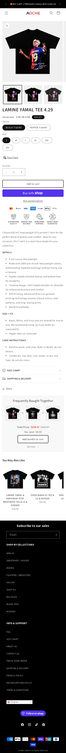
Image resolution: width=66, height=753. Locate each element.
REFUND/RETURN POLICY (19, 682)
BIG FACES (11, 596)
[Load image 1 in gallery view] (12, 94)
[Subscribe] (55, 535)
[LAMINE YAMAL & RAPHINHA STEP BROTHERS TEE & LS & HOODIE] (15, 479)
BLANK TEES (12, 604)
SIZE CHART (12, 639)
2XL (47, 140)
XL (35, 140)
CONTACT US (12, 653)
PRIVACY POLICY (14, 675)
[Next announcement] (60, 4)
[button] (6, 13)
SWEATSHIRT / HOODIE (17, 560)
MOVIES (10, 567)
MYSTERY (11, 611)
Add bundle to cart (33, 439)
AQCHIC (28, 750)
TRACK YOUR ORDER (16, 660)
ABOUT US (11, 646)
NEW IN (10, 553)
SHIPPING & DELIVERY (17, 668)
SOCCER (10, 582)
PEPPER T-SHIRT (38, 127)
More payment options (33, 201)
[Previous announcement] (5, 4)
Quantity (6, 165)
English (14, 702)
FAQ (8, 631)
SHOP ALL (11, 589)
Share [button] (9, 388)
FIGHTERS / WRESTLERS (18, 575)
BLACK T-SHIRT (14, 127)
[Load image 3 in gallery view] (53, 94)
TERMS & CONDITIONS (17, 690)
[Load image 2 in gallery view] (33, 94)
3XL (8, 147)
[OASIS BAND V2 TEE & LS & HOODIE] (42, 479)
